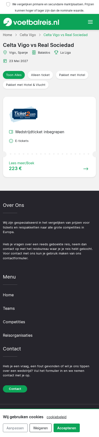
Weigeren (40, 428)
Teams (9, 308)
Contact (15, 389)
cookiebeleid (57, 417)
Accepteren (66, 428)
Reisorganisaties (17, 335)
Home (8, 294)
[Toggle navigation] (90, 22)
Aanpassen (15, 428)
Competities (14, 321)
